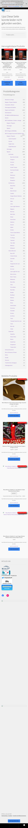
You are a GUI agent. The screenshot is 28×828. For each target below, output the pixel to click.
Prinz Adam (13, 287)
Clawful (12, 193)
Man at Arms (13, 274)
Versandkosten (8, 79)
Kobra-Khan (13, 336)
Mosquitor (12, 180)
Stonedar (12, 310)
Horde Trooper (13, 167)
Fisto (11, 261)
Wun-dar (12, 326)
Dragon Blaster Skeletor (16, 196)
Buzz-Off (12, 253)
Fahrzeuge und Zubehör (10, 107)
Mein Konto (4, 825)
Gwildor (12, 266)
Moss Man (12, 282)
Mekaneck (12, 279)
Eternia (10, 141)
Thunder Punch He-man (15, 321)
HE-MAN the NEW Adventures (12, 115)
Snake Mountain (12, 146)
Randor (12, 292)
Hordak (12, 164)
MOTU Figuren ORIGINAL (11, 131)
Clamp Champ (13, 256)
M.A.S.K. (6, 118)
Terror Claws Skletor (15, 232)
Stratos (12, 313)
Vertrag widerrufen (14, 821)
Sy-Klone (12, 316)
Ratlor (11, 339)
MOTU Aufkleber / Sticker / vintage (13, 120)
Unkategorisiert (9, 365)
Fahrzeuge (9, 125)
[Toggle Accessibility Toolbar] (3, 9)
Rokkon (12, 300)
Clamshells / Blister (9, 104)
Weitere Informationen (13, 6)
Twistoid (12, 240)
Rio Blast (12, 295)
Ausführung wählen (7, 83)
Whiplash (12, 248)
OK (21, 6)
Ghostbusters (8, 112)
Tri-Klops (12, 237)
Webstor (12, 245)
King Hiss (12, 334)
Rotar (11, 302)
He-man (12, 269)
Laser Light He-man (15, 271)
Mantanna (12, 175)
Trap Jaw (12, 235)
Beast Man (12, 185)
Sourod (12, 224)
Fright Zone (11, 144)
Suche (14, 825)
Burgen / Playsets (11, 123)
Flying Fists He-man (15, 263)
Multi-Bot (12, 214)
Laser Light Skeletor (15, 206)
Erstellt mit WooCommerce (19, 815)
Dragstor (12, 159)
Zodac (11, 329)
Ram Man (12, 289)
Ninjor (11, 217)
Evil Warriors (11, 183)
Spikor (11, 227)
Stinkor (12, 230)
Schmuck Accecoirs (9, 349)
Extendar (12, 258)
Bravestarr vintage (9, 99)
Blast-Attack (13, 190)
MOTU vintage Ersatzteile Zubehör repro (14, 133)
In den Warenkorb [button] (20, 83)
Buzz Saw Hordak (14, 157)
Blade (11, 188)
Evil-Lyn (12, 198)
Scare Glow (12, 219)
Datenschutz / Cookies (7, 815)
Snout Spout (13, 305)
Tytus (11, 323)
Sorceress (12, 308)
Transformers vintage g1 (11, 362)
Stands (6, 357)
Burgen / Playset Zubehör (11, 102)
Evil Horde (11, 154)
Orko (11, 284)
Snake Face (12, 342)
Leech (11, 172)
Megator (12, 209)
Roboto (12, 297)
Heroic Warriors (12, 250)
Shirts (6, 355)
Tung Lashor (13, 347)
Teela (11, 318)
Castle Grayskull (12, 138)
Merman (12, 211)
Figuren (8, 128)
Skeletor (12, 222)
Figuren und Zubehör (10, 110)
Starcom (7, 360)
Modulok (12, 177)
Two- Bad (12, 243)
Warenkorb (21, 825)
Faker (11, 201)
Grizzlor (12, 162)
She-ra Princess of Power (11, 352)
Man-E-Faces (13, 276)
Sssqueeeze (13, 344)
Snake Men (11, 331)
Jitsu (11, 203)
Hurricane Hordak (14, 170)
